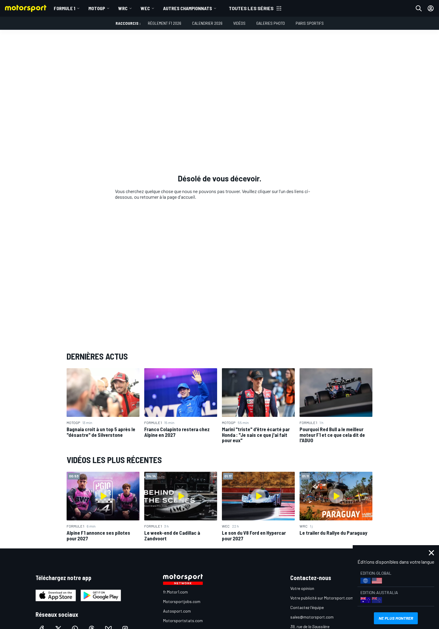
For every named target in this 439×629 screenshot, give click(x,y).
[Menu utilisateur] (431, 8)
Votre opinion (302, 588)
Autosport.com (177, 610)
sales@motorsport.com (312, 616)
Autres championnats (187, 8)
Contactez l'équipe (307, 607)
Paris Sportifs (310, 23)
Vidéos (239, 23)
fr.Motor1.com (175, 591)
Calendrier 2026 (207, 23)
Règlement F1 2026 (164, 23)
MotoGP (96, 8)
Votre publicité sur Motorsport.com (322, 597)
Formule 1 (64, 8)
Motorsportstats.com (183, 620)
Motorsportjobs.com (181, 601)
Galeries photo (270, 23)
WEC (145, 8)
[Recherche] (419, 8)
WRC (123, 8)
